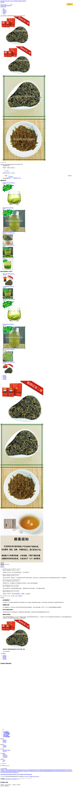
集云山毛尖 (65, 771)
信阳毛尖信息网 (38, 771)
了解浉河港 (5, 757)
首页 (1, 15)
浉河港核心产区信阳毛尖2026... (9, 232)
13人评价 (7, 170)
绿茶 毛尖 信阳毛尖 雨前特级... (9, 349)
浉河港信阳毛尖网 (44, 769)
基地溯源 (30, 774)
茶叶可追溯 (5, 755)
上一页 (15, 595)
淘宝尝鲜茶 (25, 774)
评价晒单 (4, 657)
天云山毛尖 (70, 771)
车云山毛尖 (2, 772)
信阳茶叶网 (11, 771)
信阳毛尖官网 (66, 769)
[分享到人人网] (7, 178)
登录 (1, 2)
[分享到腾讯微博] (6, 178)
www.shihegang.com (27, 776)
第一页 (12, 595)
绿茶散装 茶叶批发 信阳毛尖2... (9, 182)
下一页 (18, 595)
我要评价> (2, 566)
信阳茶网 (48, 771)
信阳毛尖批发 (6, 771)
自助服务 (4, 745)
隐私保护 (6, 774)
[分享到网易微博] (8, 178)
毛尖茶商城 (44, 771)
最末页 (20, 595)
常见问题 (4, 379)
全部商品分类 (3, 6)
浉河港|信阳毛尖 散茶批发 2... (9, 207)
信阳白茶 (9, 5)
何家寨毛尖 (61, 771)
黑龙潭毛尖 (52, 771)
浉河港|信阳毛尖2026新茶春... (9, 257)
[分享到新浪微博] (4, 178)
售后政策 (4, 746)
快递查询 (21, 774)
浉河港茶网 (57, 769)
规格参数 (4, 376)
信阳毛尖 (2, 5)
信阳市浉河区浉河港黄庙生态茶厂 (17, 769)
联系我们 (4, 754)
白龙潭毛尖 (56, 771)
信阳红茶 (6, 5)
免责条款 (2, 774)
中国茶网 (62, 769)
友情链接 (14, 774)
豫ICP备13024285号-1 (35, 776)
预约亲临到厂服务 (6, 750)
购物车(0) (70, 4)
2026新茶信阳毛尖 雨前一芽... (9, 245)
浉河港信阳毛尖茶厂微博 (36, 769)
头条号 (4, 760)
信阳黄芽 (50, 769)
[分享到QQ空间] (3, 178)
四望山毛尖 (16, 772)
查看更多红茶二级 (17, 178)
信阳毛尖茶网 (8, 769)
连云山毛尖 (12, 772)
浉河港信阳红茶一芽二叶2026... (9, 362)
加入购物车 (10, 176)
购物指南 (4, 741)
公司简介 (17, 774)
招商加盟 (10, 774)
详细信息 (4, 375)
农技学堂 (33, 771)
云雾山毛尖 (7, 772)
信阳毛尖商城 (23, 771)
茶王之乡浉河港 (27, 769)
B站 (3, 761)
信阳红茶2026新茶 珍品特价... (9, 273)
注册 (3, 2)
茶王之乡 (4, 751)
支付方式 (4, 742)
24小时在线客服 (3, 768)
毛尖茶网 (19, 771)
